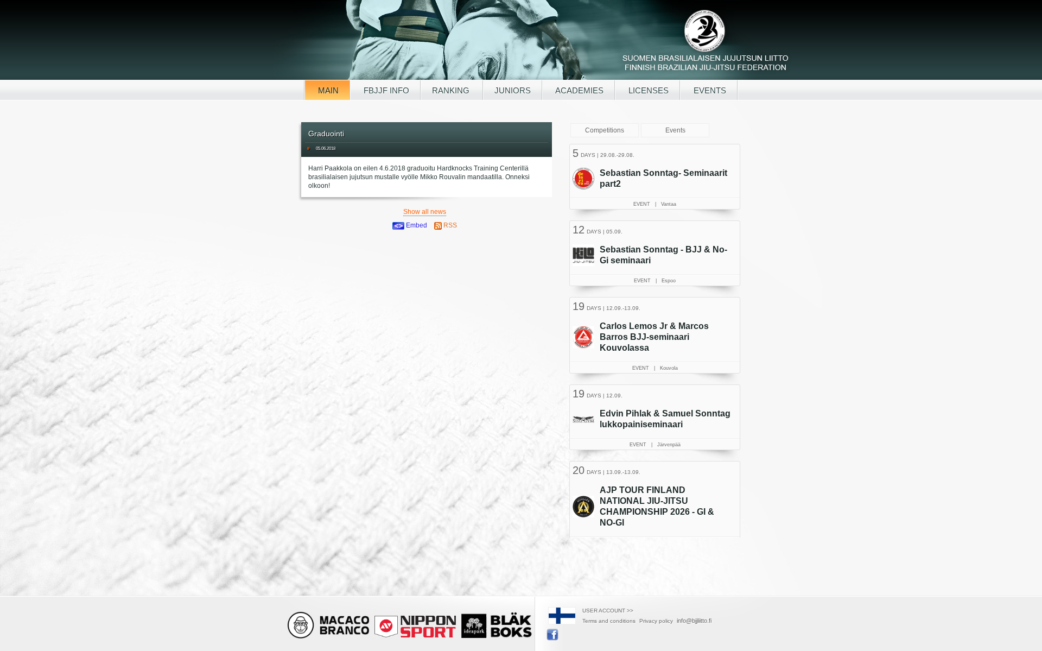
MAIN (327, 90)
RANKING (452, 90)
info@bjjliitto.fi (694, 620)
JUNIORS (512, 90)
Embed (415, 225)
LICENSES (647, 90)
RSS (449, 225)
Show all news (424, 212)
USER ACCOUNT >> (607, 611)
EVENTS (708, 90)
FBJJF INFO (385, 90)
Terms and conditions (609, 621)
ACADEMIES (578, 90)
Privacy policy (656, 621)
